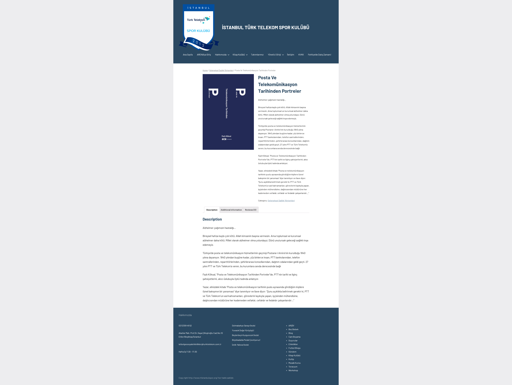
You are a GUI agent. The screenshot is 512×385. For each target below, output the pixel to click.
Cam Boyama (294, 336)
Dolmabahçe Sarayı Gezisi (243, 325)
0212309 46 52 (185, 325)
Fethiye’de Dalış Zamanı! (319, 54)
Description (211, 209)
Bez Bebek (293, 329)
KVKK (301, 54)
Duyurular (293, 340)
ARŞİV (291, 325)
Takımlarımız (257, 54)
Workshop (293, 370)
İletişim (290, 54)
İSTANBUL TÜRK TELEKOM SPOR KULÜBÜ (265, 27)
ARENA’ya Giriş (204, 54)
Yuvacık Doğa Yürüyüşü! (243, 330)
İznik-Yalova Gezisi (240, 344)
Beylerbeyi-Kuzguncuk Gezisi (245, 335)
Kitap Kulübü (239, 54)
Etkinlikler (293, 344)
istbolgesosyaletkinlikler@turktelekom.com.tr (200, 344)
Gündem (292, 351)
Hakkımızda (221, 54)
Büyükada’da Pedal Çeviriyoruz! (246, 340)
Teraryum (293, 366)
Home (205, 70)
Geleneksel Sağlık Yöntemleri (221, 70)
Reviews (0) (250, 209)
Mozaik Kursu (295, 363)
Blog (291, 333)
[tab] (212, 210)
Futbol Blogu (295, 348)
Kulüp (291, 359)
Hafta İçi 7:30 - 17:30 (188, 351)
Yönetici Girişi (274, 54)
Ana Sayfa (188, 54)
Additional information (231, 209)
